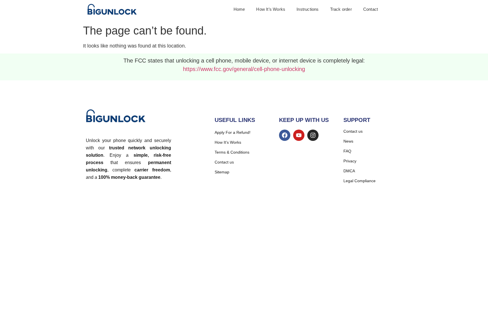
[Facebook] (284, 135)
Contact (370, 9)
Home (239, 9)
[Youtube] (298, 135)
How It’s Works (270, 9)
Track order (341, 9)
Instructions (308, 9)
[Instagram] (313, 135)
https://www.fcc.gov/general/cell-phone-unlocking (244, 69)
